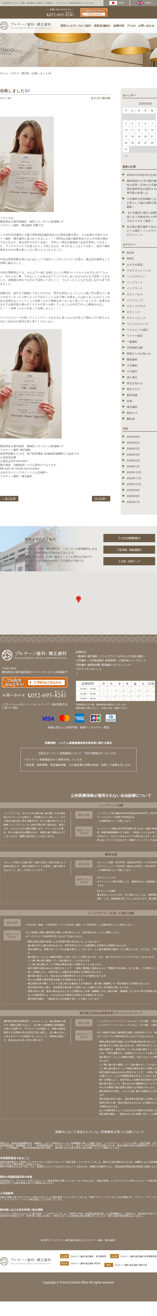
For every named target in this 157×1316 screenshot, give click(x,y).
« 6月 (126, 155)
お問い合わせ (146, 25)
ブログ (15, 73)
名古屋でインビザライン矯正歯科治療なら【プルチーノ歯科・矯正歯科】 (78, 1240)
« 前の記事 (9, 498)
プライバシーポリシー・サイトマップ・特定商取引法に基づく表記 (35, 705)
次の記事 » (101, 498)
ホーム (4, 73)
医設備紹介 (102, 25)
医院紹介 (76, 25)
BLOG (25, 73)
